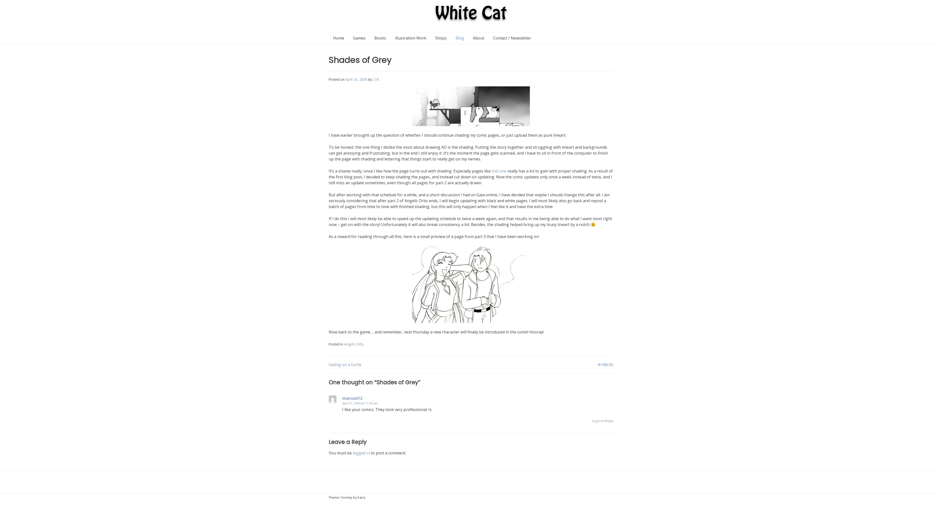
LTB (376, 79)
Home (338, 38)
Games (359, 38)
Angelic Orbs (354, 344)
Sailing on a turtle (345, 364)
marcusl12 (352, 398)
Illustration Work (410, 38)
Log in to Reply (602, 421)
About (478, 38)
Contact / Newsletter (512, 38)
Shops (441, 38)
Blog (460, 38)
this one (499, 171)
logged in (361, 453)
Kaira (361, 497)
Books (380, 38)
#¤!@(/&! (605, 364)
